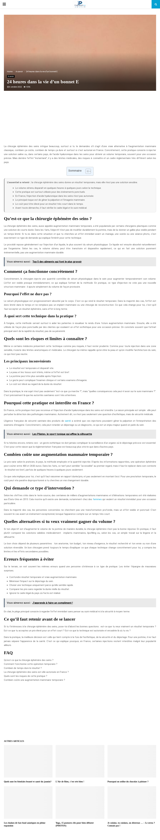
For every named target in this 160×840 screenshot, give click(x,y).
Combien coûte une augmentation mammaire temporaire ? (34, 680)
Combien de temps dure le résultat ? (23, 668)
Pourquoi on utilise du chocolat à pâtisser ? (128, 781)
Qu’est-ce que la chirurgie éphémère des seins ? (28, 660)
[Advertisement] (80, 119)
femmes (97, 499)
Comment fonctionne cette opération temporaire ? (30, 664)
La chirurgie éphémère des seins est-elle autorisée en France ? (36, 672)
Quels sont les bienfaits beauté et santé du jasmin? (27, 781)
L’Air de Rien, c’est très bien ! (70, 781)
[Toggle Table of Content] (86, 171)
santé (68, 420)
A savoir (11, 76)
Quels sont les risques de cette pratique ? (25, 676)
